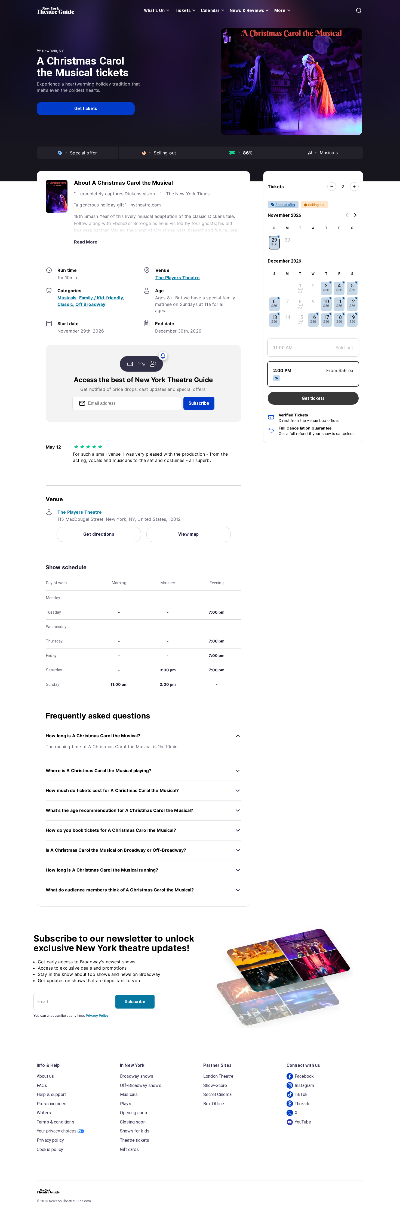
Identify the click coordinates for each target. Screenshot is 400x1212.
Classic (65, 304)
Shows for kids (134, 1131)
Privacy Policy (97, 1015)
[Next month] (355, 215)
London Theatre (218, 1076)
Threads (302, 1103)
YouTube (303, 1122)
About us (45, 1076)
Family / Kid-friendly (101, 297)
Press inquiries (51, 1103)
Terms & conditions (55, 1122)
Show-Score (215, 1085)
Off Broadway (90, 304)
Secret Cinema (217, 1094)
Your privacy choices (56, 1131)
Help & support (51, 1094)
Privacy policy (50, 1140)
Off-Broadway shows (140, 1085)
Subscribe (199, 403)
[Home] (55, 10)
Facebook (304, 1076)
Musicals (66, 297)
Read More (85, 242)
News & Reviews (247, 10)
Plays (125, 1103)
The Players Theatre (177, 277)
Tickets (183, 10)
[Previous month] (346, 215)
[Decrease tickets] (331, 186)
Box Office (213, 1103)
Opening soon (133, 1112)
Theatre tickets (134, 1140)
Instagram (304, 1085)
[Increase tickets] (354, 186)
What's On (154, 10)
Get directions (98, 534)
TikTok (301, 1094)
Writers (44, 1112)
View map (188, 534)
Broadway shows (136, 1076)
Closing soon (133, 1122)
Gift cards (129, 1149)
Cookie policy (50, 1149)
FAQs (42, 1085)
